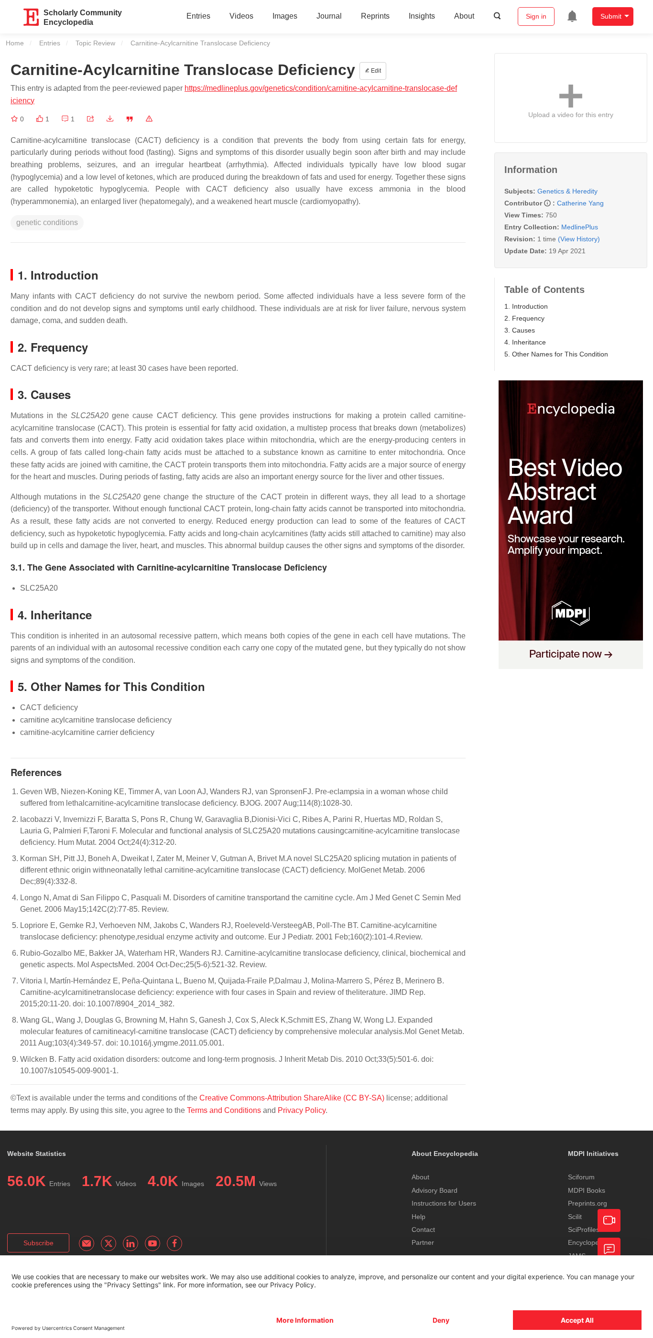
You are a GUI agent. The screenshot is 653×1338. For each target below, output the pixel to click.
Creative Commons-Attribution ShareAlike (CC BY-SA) (291, 1098)
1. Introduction (526, 306)
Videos (241, 16)
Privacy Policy (302, 1110)
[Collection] (15, 119)
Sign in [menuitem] (536, 16)
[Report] (149, 119)
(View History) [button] (579, 239)
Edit (375, 70)
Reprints (375, 16)
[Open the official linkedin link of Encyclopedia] (130, 1243)
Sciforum (581, 1177)
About (464, 16)
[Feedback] (609, 1249)
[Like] (40, 119)
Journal (329, 16)
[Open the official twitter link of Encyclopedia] (108, 1243)
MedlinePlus (579, 227)
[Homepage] (32, 17)
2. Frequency (524, 318)
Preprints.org (587, 1203)
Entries (198, 16)
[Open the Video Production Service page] (609, 1220)
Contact (423, 1229)
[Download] (110, 119)
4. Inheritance (525, 342)
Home (15, 43)
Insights (422, 16)
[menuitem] (572, 16)
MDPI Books (586, 1190)
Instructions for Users (444, 1203)
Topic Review (95, 43)
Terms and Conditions (224, 1110)
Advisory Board (434, 1190)
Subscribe (38, 1243)
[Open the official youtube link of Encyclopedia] (152, 1243)
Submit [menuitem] (610, 16)
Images (284, 16)
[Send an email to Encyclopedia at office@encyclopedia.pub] (86, 1243)
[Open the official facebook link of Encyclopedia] (174, 1243)
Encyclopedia (588, 1242)
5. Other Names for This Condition (556, 354)
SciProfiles (583, 1229)
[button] (90, 119)
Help (418, 1216)
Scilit (575, 1216)
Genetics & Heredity (567, 191)
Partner (423, 1242)
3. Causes (519, 330)
